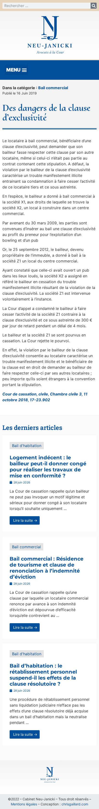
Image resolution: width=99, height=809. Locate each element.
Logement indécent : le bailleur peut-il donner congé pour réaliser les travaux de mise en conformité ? (48, 467)
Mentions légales (24, 804)
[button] (16, 70)
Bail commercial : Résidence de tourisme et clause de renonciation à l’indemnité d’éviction (46, 568)
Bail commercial (53, 87)
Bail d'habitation (26, 445)
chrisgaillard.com (75, 804)
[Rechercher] (94, 6)
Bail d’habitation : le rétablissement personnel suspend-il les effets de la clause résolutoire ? (43, 675)
